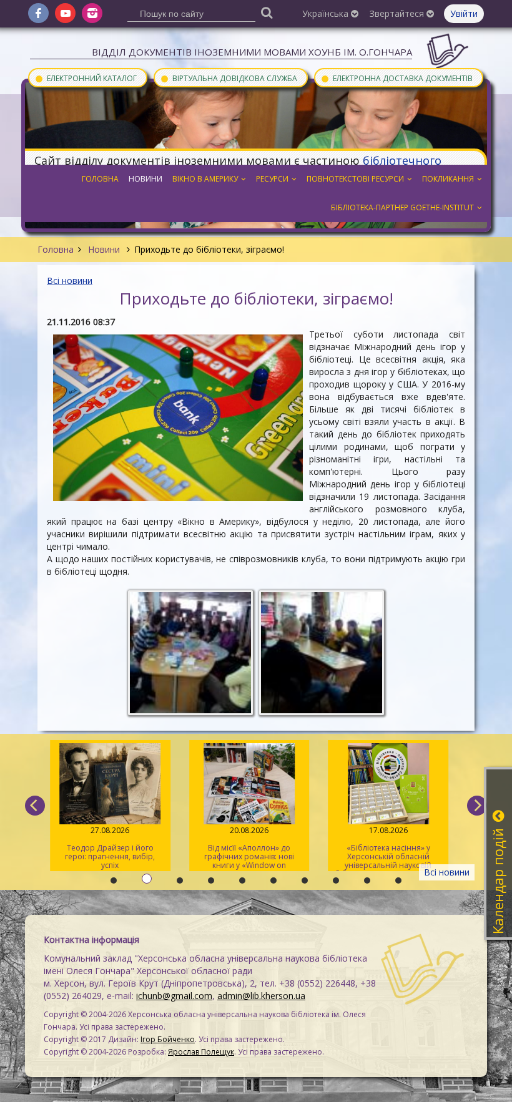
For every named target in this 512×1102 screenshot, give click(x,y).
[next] (477, 806)
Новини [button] (145, 178)
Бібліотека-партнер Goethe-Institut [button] (402, 207)
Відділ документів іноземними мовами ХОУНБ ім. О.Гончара (252, 52)
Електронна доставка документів (396, 77)
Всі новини (69, 280)
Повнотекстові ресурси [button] (355, 178)
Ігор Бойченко (167, 1039)
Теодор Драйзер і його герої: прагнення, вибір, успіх (110, 847)
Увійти (464, 13)
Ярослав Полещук (201, 1051)
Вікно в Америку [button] (205, 178)
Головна (55, 249)
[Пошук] (267, 12)
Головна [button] (100, 178)
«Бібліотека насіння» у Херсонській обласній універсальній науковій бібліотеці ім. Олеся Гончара (388, 848)
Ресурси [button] (272, 178)
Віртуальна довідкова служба (228, 77)
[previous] (35, 806)
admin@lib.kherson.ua (261, 996)
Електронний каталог (85, 77)
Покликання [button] (448, 178)
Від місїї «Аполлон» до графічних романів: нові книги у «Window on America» (249, 848)
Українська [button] (326, 13)
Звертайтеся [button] (398, 13)
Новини (104, 249)
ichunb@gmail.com (174, 996)
